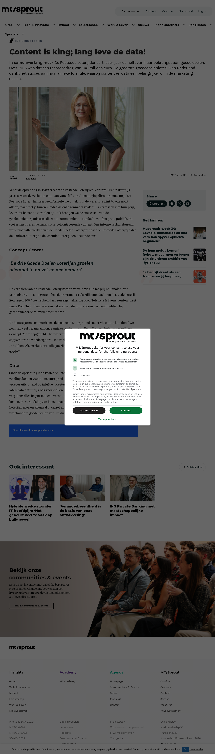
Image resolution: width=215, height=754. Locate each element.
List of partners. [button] (133, 389)
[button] (107, 375)
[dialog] (107, 377)
